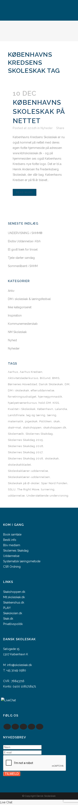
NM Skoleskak (17, 332)
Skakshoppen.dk (14, 591)
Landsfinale (16, 415)
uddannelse (16, 495)
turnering (47, 489)
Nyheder (47, 128)
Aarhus (13, 371)
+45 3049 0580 (16, 670)
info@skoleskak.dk (19, 665)
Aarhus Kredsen (31, 371)
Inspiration (15, 315)
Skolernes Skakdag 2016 (25, 446)
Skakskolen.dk (12, 613)
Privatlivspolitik (13, 624)
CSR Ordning (12, 566)
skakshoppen (32, 427)
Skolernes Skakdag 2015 (25, 439)
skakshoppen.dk (54, 427)
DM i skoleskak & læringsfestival (29, 299)
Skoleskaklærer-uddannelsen (29, 477)
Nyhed (12, 340)
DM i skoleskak (18, 390)
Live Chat (6, 802)
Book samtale (12, 534)
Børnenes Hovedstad (22, 384)
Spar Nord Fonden (54, 483)
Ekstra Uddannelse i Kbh (24, 241)
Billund (45, 378)
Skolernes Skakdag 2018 (25, 458)
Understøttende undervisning (47, 495)
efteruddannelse (42, 390)
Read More (24, 192)
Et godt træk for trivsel (23, 249)
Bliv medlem (11, 545)
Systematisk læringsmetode (21, 561)
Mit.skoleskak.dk (14, 597)
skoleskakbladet (19, 464)
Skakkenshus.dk (13, 602)
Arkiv (11, 290)
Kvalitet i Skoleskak (22, 409)
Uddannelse (11, 556)
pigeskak (31, 421)
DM (67, 384)
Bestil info (9, 539)
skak (56, 421)
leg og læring (35, 415)
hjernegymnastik (50, 396)
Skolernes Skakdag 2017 (25, 452)
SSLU (12, 489)
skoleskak (52, 458)
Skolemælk (16, 433)
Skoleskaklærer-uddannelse (28, 470)
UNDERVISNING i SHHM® (25, 233)
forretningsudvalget (22, 396)
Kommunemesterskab (23, 323)
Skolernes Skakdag (39, 433)
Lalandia (61, 409)
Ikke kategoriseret (19, 307)
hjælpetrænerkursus (22, 402)
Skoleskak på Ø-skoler (24, 483)
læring (51, 415)
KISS (56, 402)
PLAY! (7, 608)
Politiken (45, 421)
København (45, 409)
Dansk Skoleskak (51, 384)
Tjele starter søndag (21, 257)
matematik (15, 421)
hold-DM (44, 402)
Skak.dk (8, 618)
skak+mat (14, 427)
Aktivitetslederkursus (23, 378)
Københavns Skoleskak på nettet (39, 112)
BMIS (55, 378)
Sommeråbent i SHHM (23, 266)
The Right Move (28, 489)
